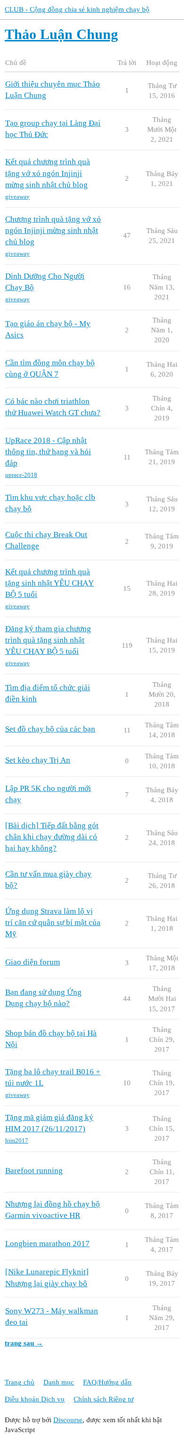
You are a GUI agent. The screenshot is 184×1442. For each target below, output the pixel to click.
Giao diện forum (32, 962)
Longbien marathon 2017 (47, 1243)
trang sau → (24, 1343)
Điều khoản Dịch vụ (35, 1399)
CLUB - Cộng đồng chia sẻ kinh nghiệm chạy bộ (77, 9)
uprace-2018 (21, 474)
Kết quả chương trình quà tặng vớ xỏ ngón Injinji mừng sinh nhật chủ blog (47, 173)
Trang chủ (19, 1382)
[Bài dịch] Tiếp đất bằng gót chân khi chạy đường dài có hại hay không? (52, 837)
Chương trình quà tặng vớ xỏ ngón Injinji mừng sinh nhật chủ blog (53, 230)
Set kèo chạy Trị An (37, 760)
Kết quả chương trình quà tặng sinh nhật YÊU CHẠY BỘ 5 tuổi (49, 583)
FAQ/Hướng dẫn (107, 1382)
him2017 (16, 1140)
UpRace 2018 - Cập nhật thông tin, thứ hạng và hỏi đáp (48, 451)
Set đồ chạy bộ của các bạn (50, 729)
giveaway (17, 196)
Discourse (68, 1420)
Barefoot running (34, 1170)
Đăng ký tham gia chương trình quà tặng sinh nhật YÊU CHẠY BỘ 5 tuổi (48, 640)
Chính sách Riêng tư (104, 1399)
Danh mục (58, 1382)
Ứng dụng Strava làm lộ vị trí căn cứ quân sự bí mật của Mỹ (52, 922)
